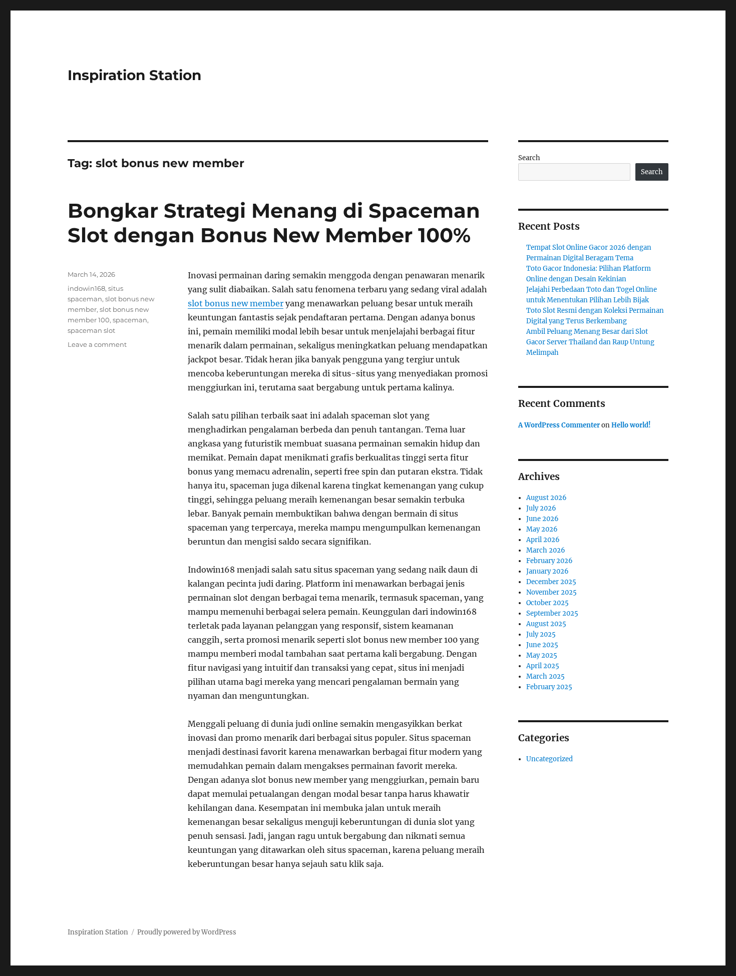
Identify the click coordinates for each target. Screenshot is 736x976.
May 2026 (542, 529)
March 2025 (545, 676)
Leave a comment (97, 344)
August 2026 (546, 498)
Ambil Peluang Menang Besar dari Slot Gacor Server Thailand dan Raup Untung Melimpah (590, 342)
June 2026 (542, 519)
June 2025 (542, 645)
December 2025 (551, 582)
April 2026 (543, 540)
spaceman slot (91, 330)
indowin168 (86, 288)
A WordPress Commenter (559, 425)
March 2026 (545, 550)
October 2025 (547, 603)
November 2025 (551, 592)
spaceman (130, 320)
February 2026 (549, 561)
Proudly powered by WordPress (186, 932)
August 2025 (546, 624)
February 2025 (549, 687)
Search (529, 158)
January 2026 (547, 571)
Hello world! (631, 425)
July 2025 (541, 634)
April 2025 (542, 666)
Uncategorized (549, 759)
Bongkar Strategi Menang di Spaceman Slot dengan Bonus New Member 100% (274, 222)
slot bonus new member (235, 303)
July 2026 (541, 508)
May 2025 (541, 655)
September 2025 (552, 613)
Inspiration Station (134, 75)
